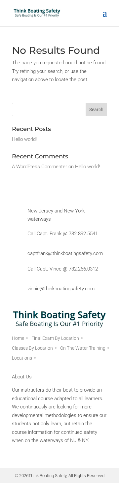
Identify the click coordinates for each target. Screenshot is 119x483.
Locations (22, 358)
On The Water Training (82, 348)
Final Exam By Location (55, 338)
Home (18, 338)
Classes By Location (32, 348)
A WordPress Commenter (39, 167)
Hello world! (24, 139)
